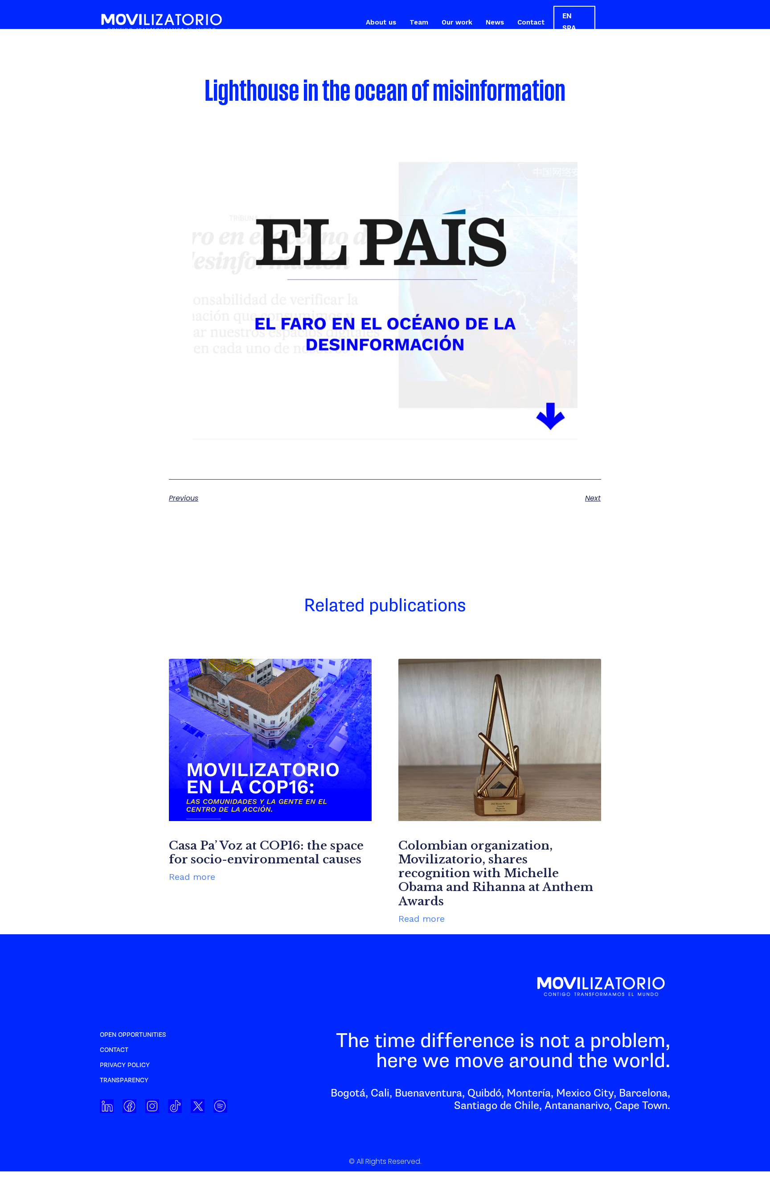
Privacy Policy (125, 1065)
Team (419, 22)
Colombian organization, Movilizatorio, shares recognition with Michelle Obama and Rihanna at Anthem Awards (495, 873)
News (495, 22)
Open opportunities (133, 1035)
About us (381, 22)
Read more (192, 876)
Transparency (124, 1080)
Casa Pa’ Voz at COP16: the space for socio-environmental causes (266, 852)
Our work (457, 22)
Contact (531, 22)
